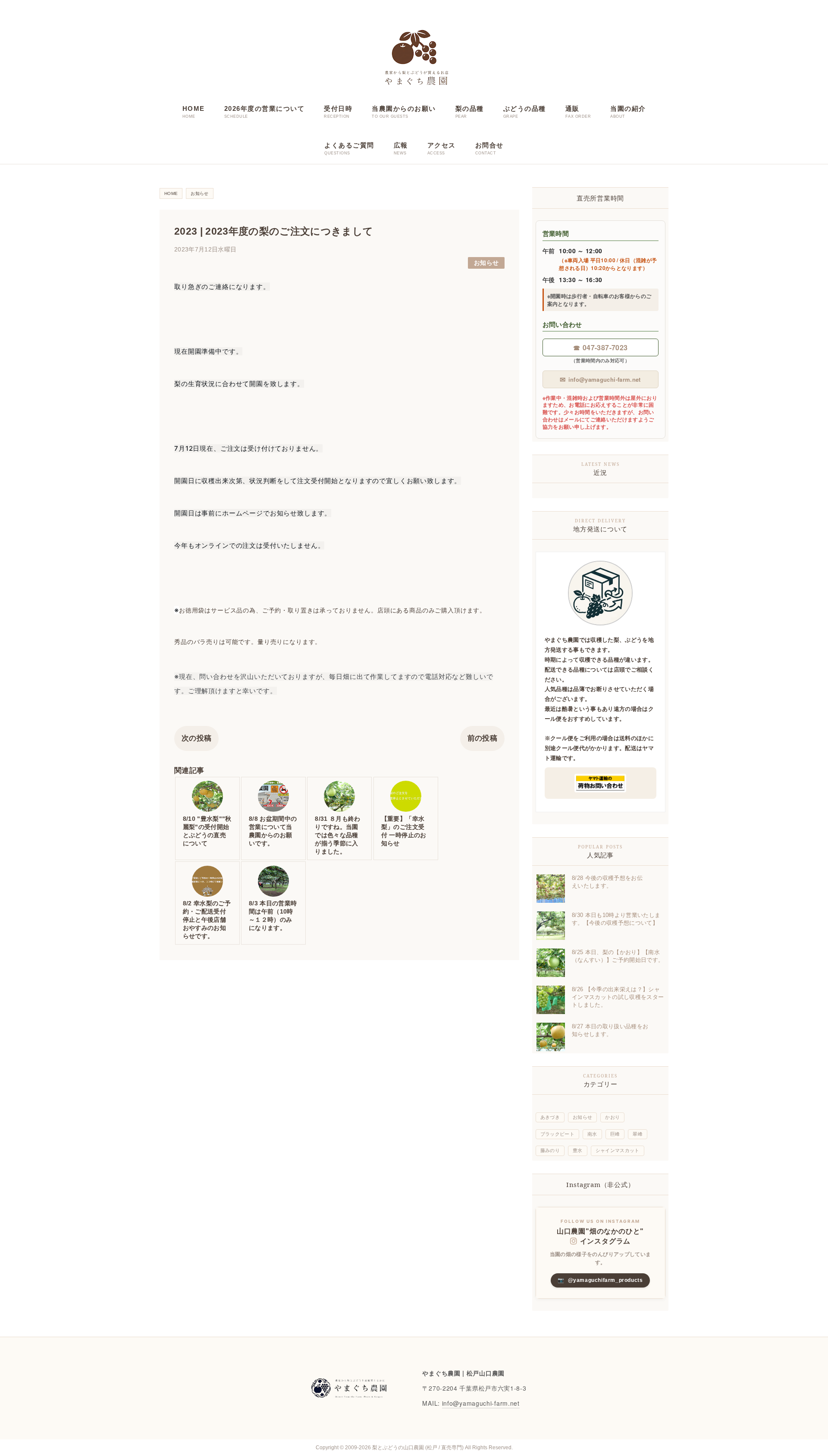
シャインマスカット (618, 1150)
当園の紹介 (628, 108)
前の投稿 (482, 738)
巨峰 (615, 1134)
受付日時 (338, 108)
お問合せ (489, 145)
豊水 (578, 1150)
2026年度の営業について (264, 108)
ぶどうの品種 (524, 108)
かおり (612, 1117)
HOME (193, 108)
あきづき (550, 1117)
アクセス (441, 145)
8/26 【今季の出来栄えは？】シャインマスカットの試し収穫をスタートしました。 (618, 997)
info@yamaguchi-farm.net (600, 379)
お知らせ (486, 263)
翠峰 (638, 1134)
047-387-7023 (600, 347)
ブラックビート (557, 1134)
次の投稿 (196, 738)
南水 (592, 1134)
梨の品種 (469, 108)
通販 (572, 108)
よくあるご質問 (349, 145)
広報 (401, 145)
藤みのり (550, 1150)
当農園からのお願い (404, 108)
